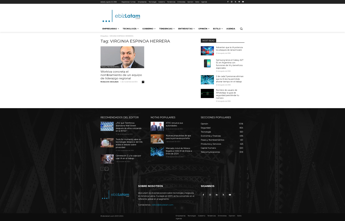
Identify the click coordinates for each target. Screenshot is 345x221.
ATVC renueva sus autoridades (174, 124)
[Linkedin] (216, 194)
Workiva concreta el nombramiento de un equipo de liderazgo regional (121, 75)
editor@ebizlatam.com (162, 205)
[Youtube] (242, 2)
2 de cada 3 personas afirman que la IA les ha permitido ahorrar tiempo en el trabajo (230, 79)
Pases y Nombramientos (110, 67)
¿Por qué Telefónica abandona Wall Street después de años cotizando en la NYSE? (129, 127)
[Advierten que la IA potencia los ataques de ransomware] (207, 50)
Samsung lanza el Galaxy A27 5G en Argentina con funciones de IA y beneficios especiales (229, 64)
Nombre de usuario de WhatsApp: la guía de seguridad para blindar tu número (227, 94)
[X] (235, 2)
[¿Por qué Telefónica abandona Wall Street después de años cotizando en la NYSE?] (107, 126)
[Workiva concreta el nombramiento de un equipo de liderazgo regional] (122, 57)
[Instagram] (231, 2)
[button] (241, 28)
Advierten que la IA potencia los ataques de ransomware (229, 48)
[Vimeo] (239, 2)
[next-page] (106, 168)
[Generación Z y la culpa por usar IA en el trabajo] (107, 159)
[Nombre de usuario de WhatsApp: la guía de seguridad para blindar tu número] (207, 93)
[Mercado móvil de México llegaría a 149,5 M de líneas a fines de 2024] (157, 151)
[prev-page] (102, 168)
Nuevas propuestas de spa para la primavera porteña (178, 137)
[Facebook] (228, 2)
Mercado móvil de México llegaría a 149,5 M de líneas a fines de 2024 (179, 151)
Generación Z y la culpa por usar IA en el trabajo (128, 157)
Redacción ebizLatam (109, 82)
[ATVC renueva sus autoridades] (157, 126)
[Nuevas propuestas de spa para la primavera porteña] (157, 139)
